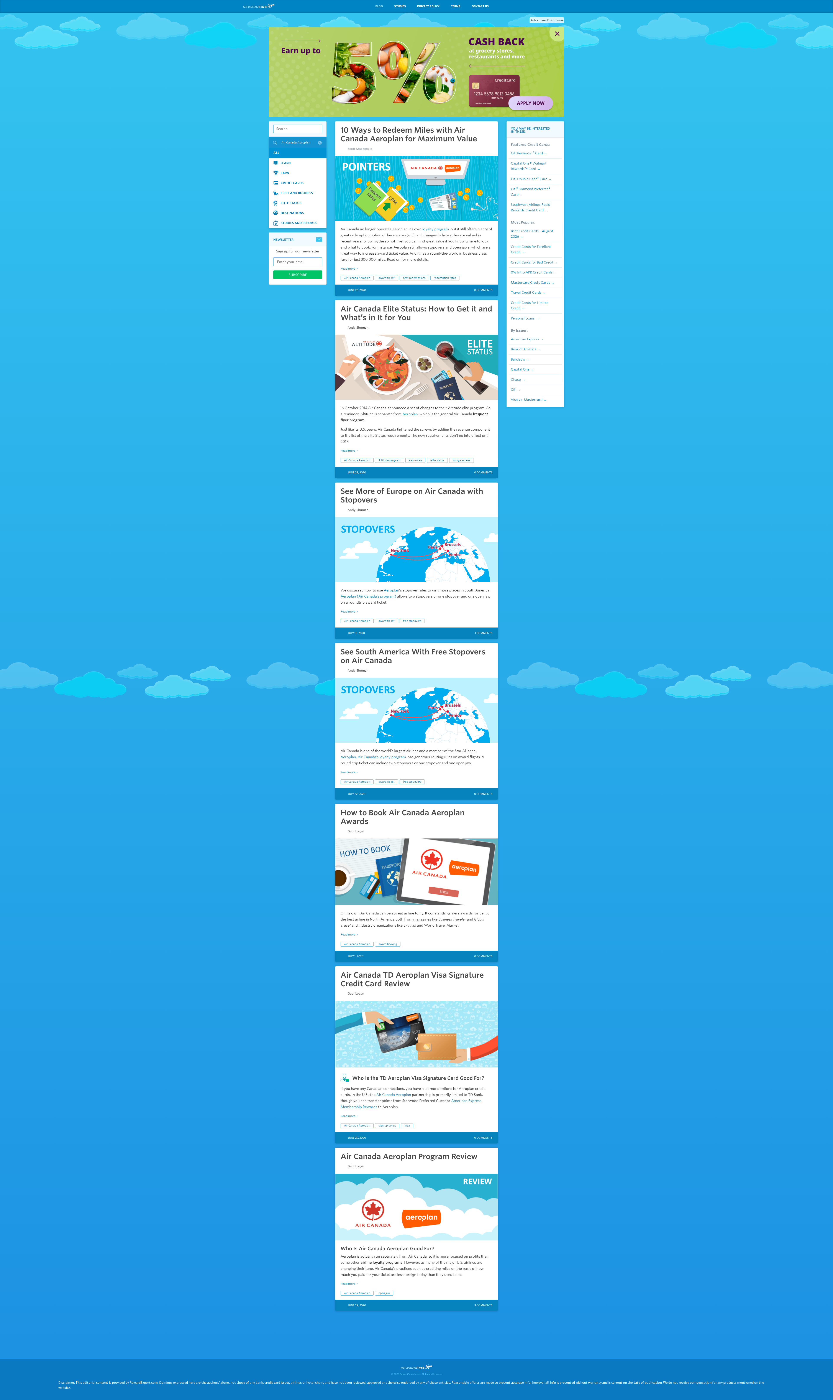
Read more (348, 268)
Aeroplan (410, 414)
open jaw (384, 1293)
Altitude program (389, 460)
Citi (513, 390)
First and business (297, 193)
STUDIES (400, 6)
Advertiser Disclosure (547, 20)
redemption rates (445, 278)
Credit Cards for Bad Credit (532, 262)
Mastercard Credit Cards (530, 283)
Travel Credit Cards (526, 293)
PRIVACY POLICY (428, 6)
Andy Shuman (358, 327)
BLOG (379, 6)
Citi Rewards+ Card (527, 153)
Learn (286, 163)
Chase (516, 380)
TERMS (455, 6)
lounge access (461, 460)
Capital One (520, 369)
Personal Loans (523, 318)
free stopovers (412, 621)
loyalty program (435, 229)
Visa (407, 1125)
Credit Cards (292, 183)
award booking (388, 944)
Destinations (292, 213)
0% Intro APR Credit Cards (532, 272)
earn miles (415, 460)
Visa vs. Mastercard (526, 400)
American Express (525, 339)
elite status (437, 460)
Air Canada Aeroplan (357, 278)
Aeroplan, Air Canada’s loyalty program (373, 757)
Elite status (291, 203)
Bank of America (523, 349)
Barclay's (518, 359)
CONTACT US (480, 6)
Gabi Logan (356, 831)
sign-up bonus (387, 1125)
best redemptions (414, 278)
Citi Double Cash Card (529, 179)
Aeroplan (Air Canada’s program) (368, 596)
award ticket (387, 278)
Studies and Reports (298, 223)
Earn (285, 173)
